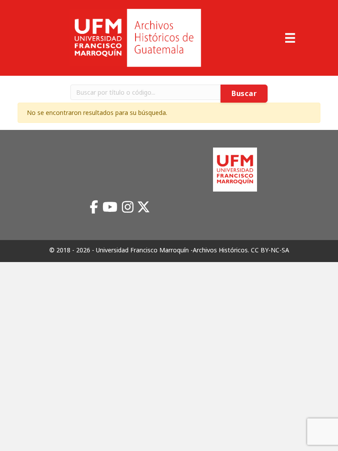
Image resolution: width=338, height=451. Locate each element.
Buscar (244, 93)
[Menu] (290, 38)
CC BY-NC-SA (270, 250)
